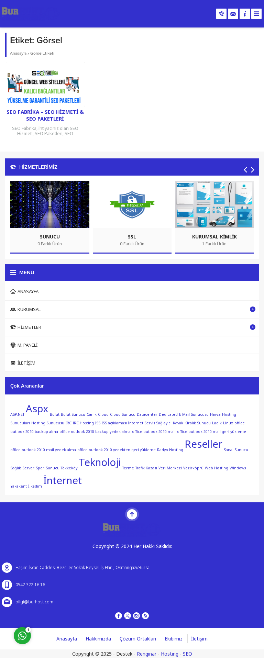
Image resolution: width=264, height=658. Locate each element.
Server (28, 468)
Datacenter (147, 414)
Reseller (203, 444)
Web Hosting (216, 468)
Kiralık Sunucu (198, 423)
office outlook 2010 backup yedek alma (95, 431)
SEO (187, 653)
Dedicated (168, 414)
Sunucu (52, 468)
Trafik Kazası (146, 468)
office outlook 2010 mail (154, 431)
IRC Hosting (83, 423)
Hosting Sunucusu (47, 423)
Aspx (37, 408)
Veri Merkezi (170, 468)
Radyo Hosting (170, 449)
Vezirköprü (193, 468)
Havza (215, 414)
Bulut (54, 414)
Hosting (169, 653)
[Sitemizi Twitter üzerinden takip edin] (127, 615)
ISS (97, 423)
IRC (69, 423)
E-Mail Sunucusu (194, 414)
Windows (238, 468)
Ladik (217, 423)
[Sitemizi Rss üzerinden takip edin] (145, 615)
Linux (228, 423)
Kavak (178, 423)
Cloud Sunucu (122, 414)
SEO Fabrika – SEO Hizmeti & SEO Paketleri (45, 115)
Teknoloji (100, 462)
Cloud (103, 414)
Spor (40, 468)
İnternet (62, 480)
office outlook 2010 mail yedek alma (43, 449)
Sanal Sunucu (236, 449)
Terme (128, 468)
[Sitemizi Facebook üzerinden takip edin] (118, 615)
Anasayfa (18, 53)
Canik (92, 414)
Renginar (146, 653)
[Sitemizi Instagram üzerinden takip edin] (136, 615)
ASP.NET (17, 414)
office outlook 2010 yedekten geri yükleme (116, 449)
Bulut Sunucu (73, 414)
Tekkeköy (69, 468)
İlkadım (35, 485)
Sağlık (15, 468)
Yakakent (18, 485)
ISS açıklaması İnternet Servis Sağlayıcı (137, 423)
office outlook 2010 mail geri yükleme (211, 431)
